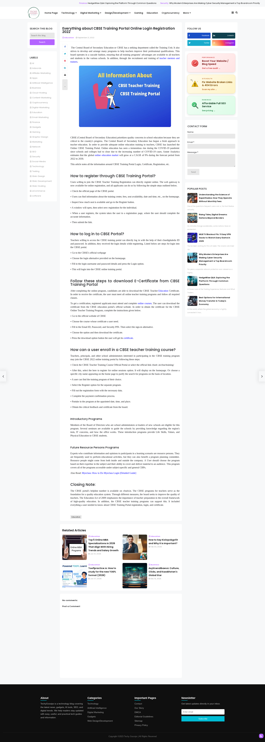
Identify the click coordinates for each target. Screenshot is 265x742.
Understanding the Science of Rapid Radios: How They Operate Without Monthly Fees (215, 198)
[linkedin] (214, 35)
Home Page (51, 12)
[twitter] (190, 42)
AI (33, 63)
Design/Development (117, 12)
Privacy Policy (141, 725)
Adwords (36, 68)
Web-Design (38, 176)
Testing (35, 171)
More (186, 12)
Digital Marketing (89, 12)
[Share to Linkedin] (65, 68)
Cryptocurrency (170, 12)
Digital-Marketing (40, 107)
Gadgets (36, 127)
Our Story (139, 708)
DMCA (137, 712)
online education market (106, 155)
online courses (145, 303)
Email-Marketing (40, 117)
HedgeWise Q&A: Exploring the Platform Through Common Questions (106, 3)
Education (152, 12)
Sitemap (138, 721)
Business (36, 87)
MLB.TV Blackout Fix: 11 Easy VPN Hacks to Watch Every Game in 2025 (215, 237)
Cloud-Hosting (39, 92)
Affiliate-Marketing (41, 73)
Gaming (138, 12)
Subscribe (202, 719)
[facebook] (189, 35)
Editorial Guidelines (143, 716)
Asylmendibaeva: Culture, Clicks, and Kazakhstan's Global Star (164, 572)
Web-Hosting (39, 186)
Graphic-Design (40, 136)
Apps (34, 78)
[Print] (65, 75)
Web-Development (42, 181)
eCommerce (38, 190)
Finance (67, 3)
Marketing (37, 141)
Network (36, 146)
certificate (128, 338)
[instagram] (214, 42)
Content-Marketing (41, 97)
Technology (68, 12)
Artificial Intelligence (97, 708)
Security (149, 3)
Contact (138, 703)
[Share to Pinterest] (65, 61)
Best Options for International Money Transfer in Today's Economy (214, 301)
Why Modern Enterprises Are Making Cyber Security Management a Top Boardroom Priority (199, 3)
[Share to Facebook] (65, 47)
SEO (34, 151)
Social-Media (39, 161)
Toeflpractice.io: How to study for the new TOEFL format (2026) (102, 572)
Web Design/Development (100, 721)
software (36, 195)
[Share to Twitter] (65, 54)
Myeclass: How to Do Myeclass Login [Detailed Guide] (109, 473)
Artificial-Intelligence (42, 82)
